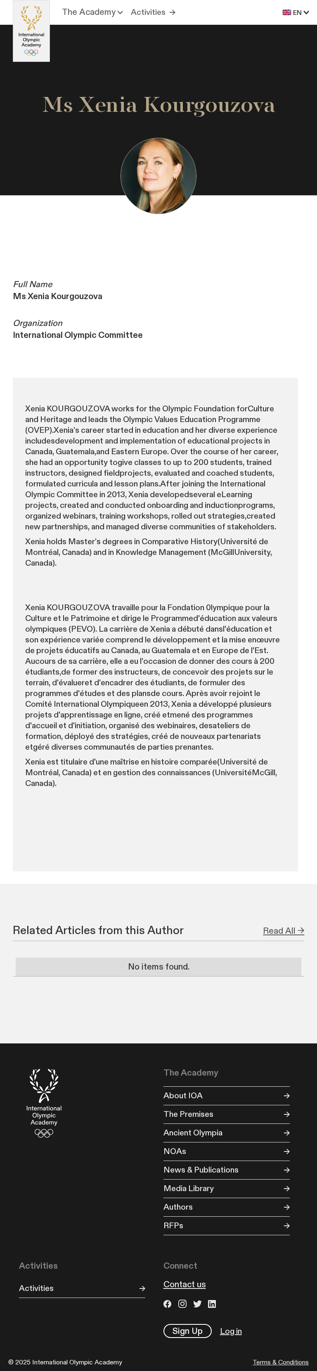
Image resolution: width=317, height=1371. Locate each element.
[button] (92, 12)
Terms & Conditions (281, 1362)
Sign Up (188, 1331)
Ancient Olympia (192, 1133)
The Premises (188, 1114)
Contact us (184, 1284)
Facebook (168, 1304)
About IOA (183, 1095)
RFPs (173, 1225)
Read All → (283, 931)
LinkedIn (213, 1304)
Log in (231, 1331)
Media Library (188, 1188)
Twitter (198, 1304)
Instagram (183, 1304)
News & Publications (201, 1170)
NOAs (174, 1151)
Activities (148, 12)
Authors (178, 1207)
